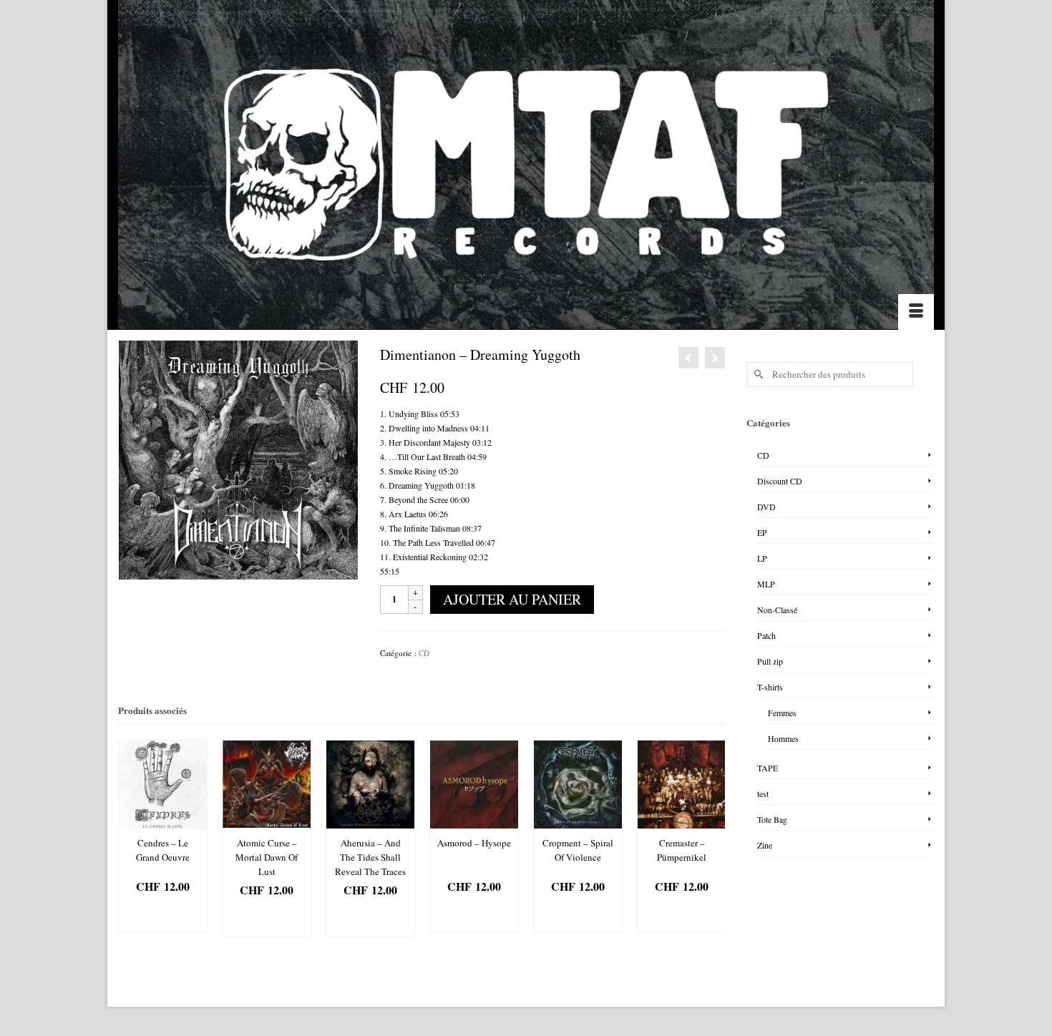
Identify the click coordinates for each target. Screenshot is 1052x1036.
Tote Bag (772, 819)
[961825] (238, 458)
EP (762, 532)
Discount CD (779, 481)
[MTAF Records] (526, 164)
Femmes (782, 712)
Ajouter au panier (512, 599)
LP (762, 558)
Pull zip (770, 661)
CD (424, 653)
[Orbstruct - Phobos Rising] (715, 357)
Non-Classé (777, 609)
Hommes (783, 738)
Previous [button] (130, 838)
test (763, 793)
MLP (766, 584)
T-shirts (770, 687)
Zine (764, 845)
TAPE (767, 767)
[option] (163, 836)
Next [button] (712, 838)
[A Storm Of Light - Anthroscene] (688, 357)
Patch (766, 635)
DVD (766, 506)
